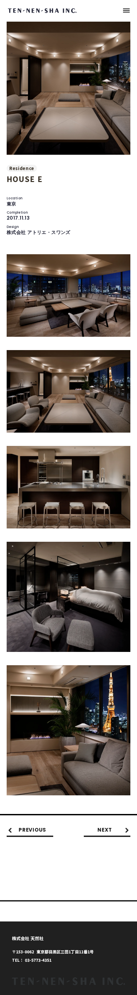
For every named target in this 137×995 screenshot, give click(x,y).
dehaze (126, 11)
